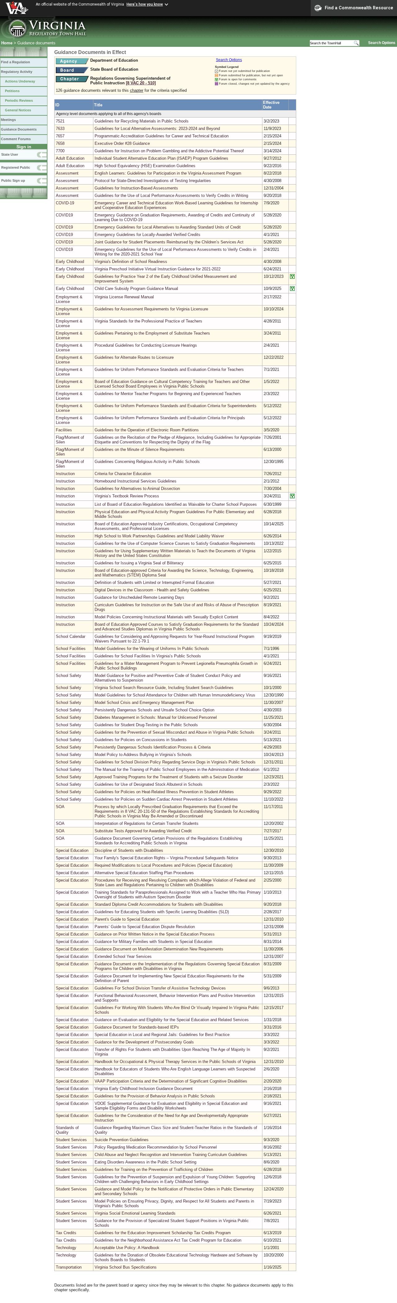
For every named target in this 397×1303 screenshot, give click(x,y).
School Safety (68, 675)
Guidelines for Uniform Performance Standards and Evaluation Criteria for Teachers (169, 369)
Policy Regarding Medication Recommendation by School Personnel (156, 1147)
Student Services (71, 1139)
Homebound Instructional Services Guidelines (135, 481)
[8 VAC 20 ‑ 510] (141, 83)
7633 (60, 128)
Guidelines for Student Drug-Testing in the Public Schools (146, 725)
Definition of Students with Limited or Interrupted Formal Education (154, 582)
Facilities (64, 430)
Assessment (67, 173)
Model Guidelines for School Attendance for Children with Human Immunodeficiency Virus (175, 695)
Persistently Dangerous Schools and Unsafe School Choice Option (154, 710)
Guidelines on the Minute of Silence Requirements (140, 449)
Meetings (8, 120)
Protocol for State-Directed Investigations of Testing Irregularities (153, 180)
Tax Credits (66, 1232)
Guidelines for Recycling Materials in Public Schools (142, 121)
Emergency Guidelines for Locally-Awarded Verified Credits (147, 234)
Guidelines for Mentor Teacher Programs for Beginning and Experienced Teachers (168, 393)
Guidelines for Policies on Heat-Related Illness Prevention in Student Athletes (164, 791)
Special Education (72, 850)
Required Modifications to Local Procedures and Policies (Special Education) (163, 865)
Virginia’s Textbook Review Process (127, 496)
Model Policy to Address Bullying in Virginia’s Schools (143, 754)
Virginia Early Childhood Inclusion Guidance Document (144, 1088)
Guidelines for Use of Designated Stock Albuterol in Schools (149, 784)
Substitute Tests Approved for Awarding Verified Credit (143, 831)
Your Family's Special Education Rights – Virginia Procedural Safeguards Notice (166, 858)
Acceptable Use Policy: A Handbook (127, 1247)
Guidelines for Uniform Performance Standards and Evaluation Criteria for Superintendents (175, 405)
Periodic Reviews (19, 100)
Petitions (12, 91)
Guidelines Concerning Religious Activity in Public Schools (147, 461)
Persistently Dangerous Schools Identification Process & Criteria (153, 747)
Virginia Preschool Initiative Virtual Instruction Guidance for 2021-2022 (158, 269)
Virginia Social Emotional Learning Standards (135, 1213)
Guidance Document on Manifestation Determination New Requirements (159, 949)
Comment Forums (16, 139)
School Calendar (70, 636)
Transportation (69, 1267)
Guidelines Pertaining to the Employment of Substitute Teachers (152, 333)
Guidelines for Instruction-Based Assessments (136, 188)
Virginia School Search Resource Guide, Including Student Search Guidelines (164, 687)
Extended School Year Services (123, 956)
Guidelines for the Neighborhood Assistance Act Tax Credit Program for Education (168, 1240)
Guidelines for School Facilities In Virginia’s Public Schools (148, 656)
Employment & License (69, 299)
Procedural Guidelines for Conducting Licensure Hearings (146, 345)
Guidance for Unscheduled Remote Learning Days (139, 597)
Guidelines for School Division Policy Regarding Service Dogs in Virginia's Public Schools (175, 762)
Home (6, 43)
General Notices (18, 110)
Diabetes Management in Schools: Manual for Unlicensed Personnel (156, 717)
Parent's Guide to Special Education (127, 919)
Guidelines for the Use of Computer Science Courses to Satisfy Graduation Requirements (175, 543)
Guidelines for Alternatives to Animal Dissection (137, 488)
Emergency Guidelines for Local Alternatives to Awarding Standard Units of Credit (168, 227)
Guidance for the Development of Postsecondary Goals (144, 1042)
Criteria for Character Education (123, 473)
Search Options (381, 43)
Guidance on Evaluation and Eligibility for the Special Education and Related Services (172, 1019)
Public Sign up (13, 180)
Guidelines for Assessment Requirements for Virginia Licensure (151, 309)
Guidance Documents (19, 129)
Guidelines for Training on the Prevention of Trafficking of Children (154, 1169)
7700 (60, 151)
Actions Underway (20, 81)
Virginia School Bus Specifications (126, 1267)
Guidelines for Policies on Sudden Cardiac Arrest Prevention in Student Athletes (166, 799)
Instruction (65, 473)
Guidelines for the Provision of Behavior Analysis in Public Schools (155, 1096)
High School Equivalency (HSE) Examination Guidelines (145, 165)
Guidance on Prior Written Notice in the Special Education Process (155, 934)
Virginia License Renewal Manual (124, 297)
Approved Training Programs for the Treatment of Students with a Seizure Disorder (169, 777)
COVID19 (64, 215)
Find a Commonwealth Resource (359, 7)
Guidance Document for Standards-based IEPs (137, 1027)
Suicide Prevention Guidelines (122, 1139)
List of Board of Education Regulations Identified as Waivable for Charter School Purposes (176, 504)
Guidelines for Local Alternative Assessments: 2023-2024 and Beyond (157, 128)
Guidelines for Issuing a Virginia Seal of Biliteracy (139, 563)
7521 (60, 121)
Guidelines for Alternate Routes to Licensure (134, 357)
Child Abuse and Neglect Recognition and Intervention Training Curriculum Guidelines (171, 1154)
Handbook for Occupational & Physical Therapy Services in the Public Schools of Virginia (175, 1061)
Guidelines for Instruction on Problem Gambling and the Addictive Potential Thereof (169, 151)
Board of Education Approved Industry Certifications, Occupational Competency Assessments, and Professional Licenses (166, 526)
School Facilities (71, 648)
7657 (60, 136)
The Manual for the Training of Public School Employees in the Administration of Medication (177, 769)
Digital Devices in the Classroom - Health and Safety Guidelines (152, 590)
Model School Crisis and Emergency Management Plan (144, 702)
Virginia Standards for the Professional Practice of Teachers (148, 321)
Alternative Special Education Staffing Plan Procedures (144, 872)
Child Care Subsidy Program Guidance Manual (136, 288)
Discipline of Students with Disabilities (129, 850)
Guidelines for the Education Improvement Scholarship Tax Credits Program (163, 1232)
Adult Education (70, 158)
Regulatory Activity (16, 71)
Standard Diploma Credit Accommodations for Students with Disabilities (159, 904)
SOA (60, 806)
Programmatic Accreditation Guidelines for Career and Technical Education (162, 136)
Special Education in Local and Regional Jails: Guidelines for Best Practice (162, 1034)
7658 (60, 143)
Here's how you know (145, 4)
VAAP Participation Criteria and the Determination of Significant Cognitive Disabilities (171, 1081)
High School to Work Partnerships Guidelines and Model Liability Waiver (159, 536)
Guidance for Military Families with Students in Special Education (153, 941)
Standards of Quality (67, 1130)
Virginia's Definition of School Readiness (131, 261)
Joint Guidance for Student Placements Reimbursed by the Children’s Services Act (169, 242)
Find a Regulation (15, 62)
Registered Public (15, 167)
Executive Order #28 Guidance (122, 143)
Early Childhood (70, 261)
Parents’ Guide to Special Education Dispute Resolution (145, 926)
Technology (66, 1247)
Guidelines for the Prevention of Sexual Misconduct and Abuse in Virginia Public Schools (174, 732)
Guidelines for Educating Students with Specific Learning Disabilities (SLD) (162, 911)
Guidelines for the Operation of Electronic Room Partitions (147, 430)
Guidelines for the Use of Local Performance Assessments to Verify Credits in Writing (171, 195)
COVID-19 (65, 203)
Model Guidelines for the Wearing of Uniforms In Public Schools (152, 648)
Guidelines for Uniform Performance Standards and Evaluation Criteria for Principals (170, 418)
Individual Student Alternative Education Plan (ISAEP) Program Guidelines (161, 158)
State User (9, 154)
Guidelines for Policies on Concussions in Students (141, 739)
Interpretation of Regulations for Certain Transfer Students (146, 823)
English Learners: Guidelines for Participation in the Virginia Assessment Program (168, 173)
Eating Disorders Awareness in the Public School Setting (145, 1162)
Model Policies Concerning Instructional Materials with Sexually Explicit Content (166, 617)
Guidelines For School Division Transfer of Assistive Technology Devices (160, 988)
